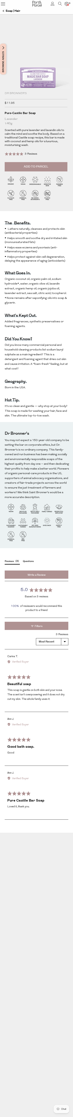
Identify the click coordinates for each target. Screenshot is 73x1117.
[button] (21, 154)
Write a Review (37, 575)
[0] (66, 4)
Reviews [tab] (11, 561)
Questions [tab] (28, 561)
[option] (36, 73)
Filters (38, 626)
